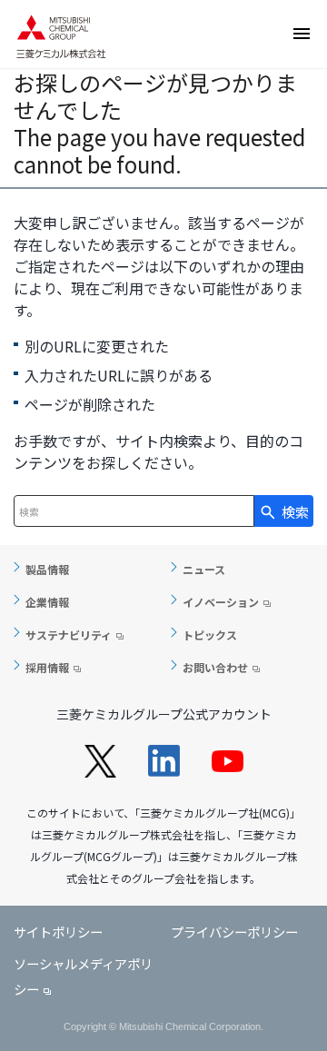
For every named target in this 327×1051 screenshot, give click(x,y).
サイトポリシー (58, 931)
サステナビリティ (68, 634)
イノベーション (221, 602)
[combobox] (134, 511)
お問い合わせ (215, 667)
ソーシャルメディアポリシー (83, 976)
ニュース (204, 569)
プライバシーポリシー (234, 931)
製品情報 (47, 569)
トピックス (210, 634)
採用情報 (47, 667)
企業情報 (47, 602)
